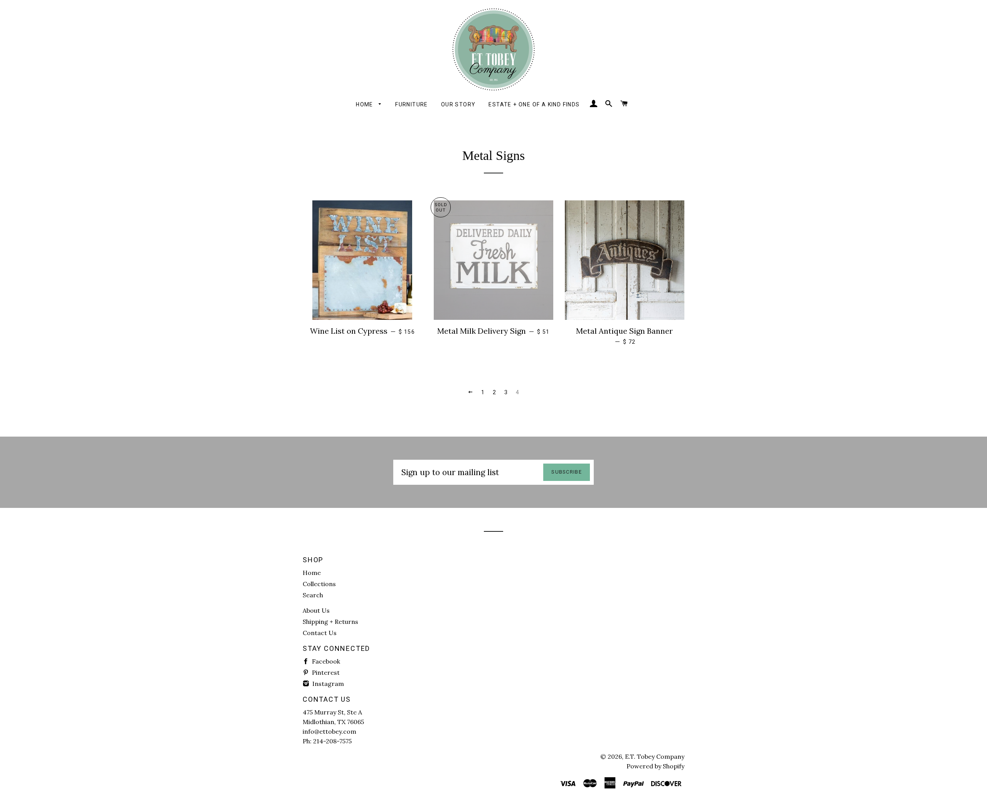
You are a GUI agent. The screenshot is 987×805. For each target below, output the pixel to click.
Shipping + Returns (330, 621)
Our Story (458, 104)
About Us (316, 610)
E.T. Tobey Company (654, 756)
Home (365, 104)
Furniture (411, 104)
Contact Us (320, 633)
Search (313, 595)
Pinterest (325, 672)
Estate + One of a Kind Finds (533, 104)
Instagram (327, 683)
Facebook (325, 661)
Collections (319, 584)
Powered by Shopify (655, 766)
